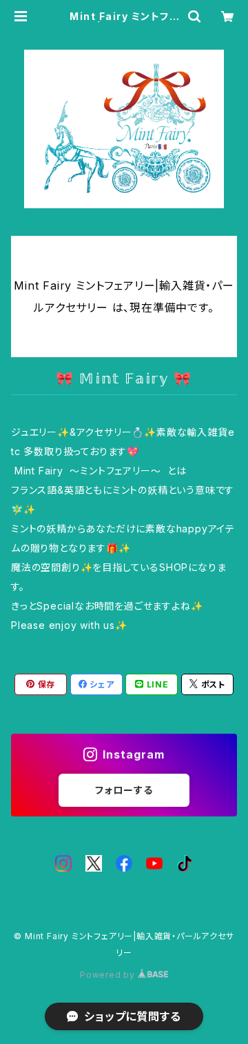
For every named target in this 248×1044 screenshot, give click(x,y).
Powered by (109, 975)
